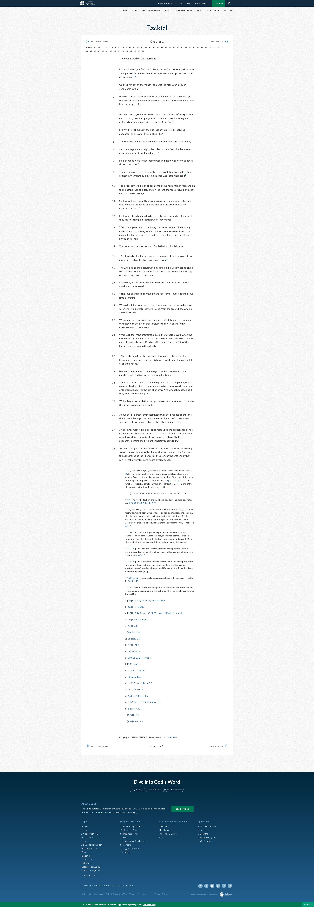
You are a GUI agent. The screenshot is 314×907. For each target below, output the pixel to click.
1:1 (128, 470)
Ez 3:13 (136, 702)
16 (154, 47)
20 (170, 47)
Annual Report (88, 837)
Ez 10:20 (136, 600)
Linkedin (218, 886)
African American (89, 833)
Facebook (206, 886)
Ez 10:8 (135, 645)
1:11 (130, 664)
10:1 (178, 509)
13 (142, 47)
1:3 (129, 613)
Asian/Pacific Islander (91, 844)
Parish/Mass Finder (207, 826)
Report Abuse (201, 3)
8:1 (144, 613)
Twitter (200, 886)
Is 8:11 (178, 613)
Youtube (212, 886)
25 (190, 47)
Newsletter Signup (207, 837)
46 (135, 51)
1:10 (129, 532)
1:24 (130, 702)
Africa (84, 830)
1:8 (129, 645)
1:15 (129, 561)
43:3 (153, 600)
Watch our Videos (174, 790)
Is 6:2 (134, 626)
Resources (203, 830)
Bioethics (86, 855)
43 (123, 51)
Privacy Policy (172, 737)
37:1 (156, 613)
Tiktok (230, 886)
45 (131, 51)
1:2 (128, 493)
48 (143, 51)
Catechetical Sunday (91, 866)
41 (115, 51)
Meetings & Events (168, 833)
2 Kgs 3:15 (169, 613)
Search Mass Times (129, 833)
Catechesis (86, 863)
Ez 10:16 (137, 670)
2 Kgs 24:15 (137, 606)
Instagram (224, 886)
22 (178, 47)
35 (91, 51)
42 (119, 51)
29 (206, 47)
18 (162, 47)
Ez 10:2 (137, 676)
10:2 (139, 555)
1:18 (130, 683)
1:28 (130, 721)
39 (107, 51)
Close (307, 904)
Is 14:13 (149, 503)
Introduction (94, 47)
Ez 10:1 (136, 696)
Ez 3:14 (135, 613)
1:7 (129, 638)
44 (127, 51)
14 (146, 47)
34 (87, 51)
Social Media (204, 841)
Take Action (164, 826)
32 (218, 47)
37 (99, 51)
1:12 (129, 670)
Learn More (182, 809)
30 (210, 47)
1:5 (128, 509)
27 (198, 47)
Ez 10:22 (135, 651)
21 (174, 47)
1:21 (130, 689)
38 (103, 51)
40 (111, 51)
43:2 (149, 702)
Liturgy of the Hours (129, 848)
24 (186, 47)
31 (214, 47)
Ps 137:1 (161, 600)
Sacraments (125, 844)
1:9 (128, 651)
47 (139, 51)
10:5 (143, 702)
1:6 (129, 632)
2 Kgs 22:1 (170, 480)
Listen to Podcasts (155, 790)
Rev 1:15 (136, 638)
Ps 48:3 (140, 503)
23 (182, 47)
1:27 (130, 715)
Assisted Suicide (89, 848)
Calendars (203, 833)
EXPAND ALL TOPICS (90, 876)
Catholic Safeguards (91, 870)
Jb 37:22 (132, 503)
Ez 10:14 (136, 632)
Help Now (218, 3)
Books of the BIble (129, 830)
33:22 (150, 613)
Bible (84, 852)
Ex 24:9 (131, 581)
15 (150, 47)
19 (166, 47)
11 (134, 47)
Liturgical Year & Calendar (132, 841)
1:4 (128, 499)
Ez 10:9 (136, 689)
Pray (161, 837)
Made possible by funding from (204, 894)
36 (95, 51)
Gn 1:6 (144, 696)
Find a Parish (185, 3)
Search (229, 3)
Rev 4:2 (136, 721)
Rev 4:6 (145, 657)
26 (194, 47)
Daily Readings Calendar (175, 3)
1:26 (129, 587)
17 (158, 47)
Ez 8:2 (135, 619)
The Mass (125, 852)
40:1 (161, 613)
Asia (83, 841)
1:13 (129, 548)
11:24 (144, 600)
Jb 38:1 (142, 619)
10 (130, 47)
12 (138, 47)
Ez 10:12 (137, 683)
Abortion (85, 826)
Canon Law (86, 859)
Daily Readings (165, 3)
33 (222, 47)
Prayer (123, 837)
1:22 (129, 577)
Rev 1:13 (137, 708)
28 (202, 47)
